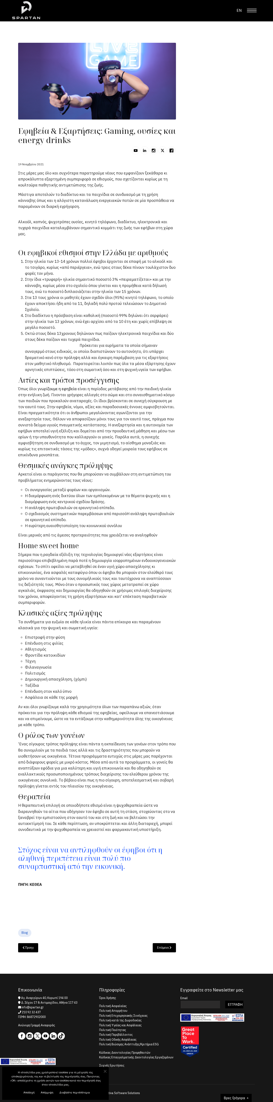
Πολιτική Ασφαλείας (113, 1006)
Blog (25, 933)
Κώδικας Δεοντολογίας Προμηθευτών (124, 1053)
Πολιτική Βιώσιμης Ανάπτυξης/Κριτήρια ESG (129, 1044)
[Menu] (252, 10)
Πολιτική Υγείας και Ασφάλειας (120, 1025)
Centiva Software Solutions (121, 1093)
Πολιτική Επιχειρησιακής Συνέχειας (123, 1016)
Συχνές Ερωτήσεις (111, 1065)
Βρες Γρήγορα (235, 1098)
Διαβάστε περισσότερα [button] (75, 1092)
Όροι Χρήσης (107, 998)
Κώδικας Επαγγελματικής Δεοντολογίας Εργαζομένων (136, 1057)
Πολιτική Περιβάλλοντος (116, 1035)
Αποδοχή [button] (29, 1092)
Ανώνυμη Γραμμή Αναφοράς (36, 1025)
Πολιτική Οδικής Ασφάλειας (117, 1039)
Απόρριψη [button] (47, 1092)
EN (239, 10)
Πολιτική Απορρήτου (113, 1011)
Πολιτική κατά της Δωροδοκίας (120, 1020)
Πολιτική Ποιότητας (112, 1030)
